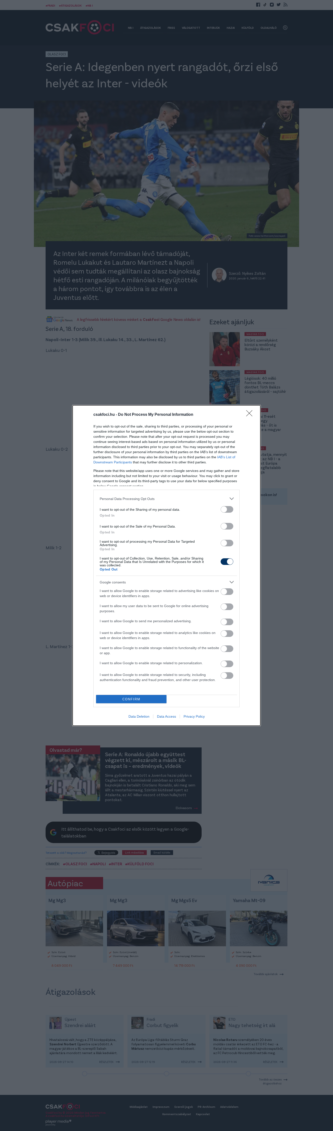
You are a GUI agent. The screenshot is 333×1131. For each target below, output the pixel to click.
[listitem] (166, 498)
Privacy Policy (194, 716)
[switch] (227, 509)
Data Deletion (138, 716)
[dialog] (166, 565)
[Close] (250, 414)
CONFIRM (131, 699)
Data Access (166, 716)
